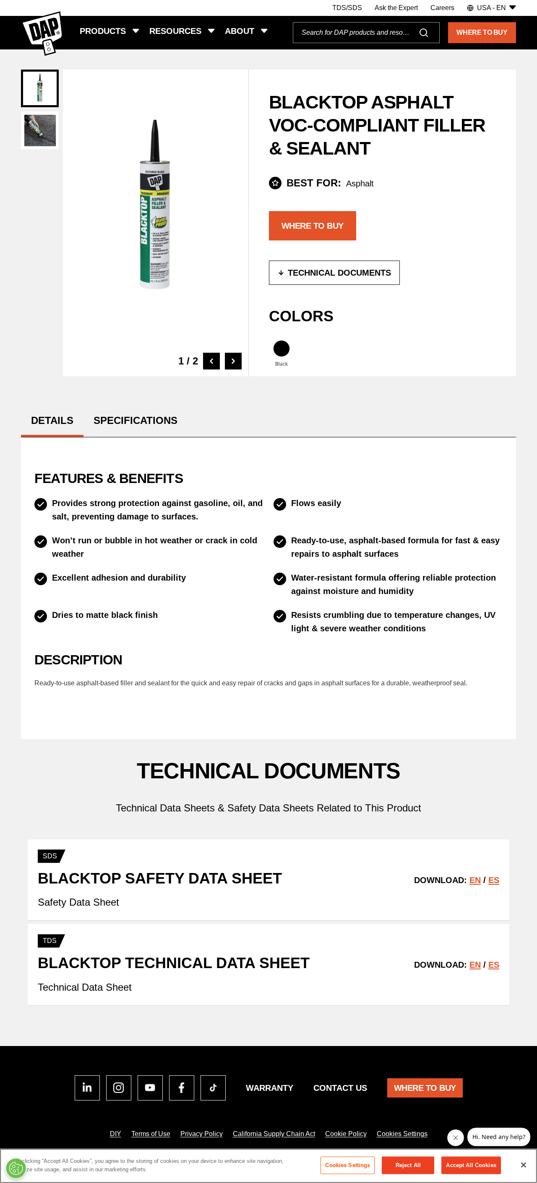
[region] (268, 1166)
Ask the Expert (396, 7)
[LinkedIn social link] (87, 1088)
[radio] (281, 354)
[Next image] (233, 361)
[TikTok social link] (213, 1088)
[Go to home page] (42, 33)
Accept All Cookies (471, 1165)
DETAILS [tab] (52, 420)
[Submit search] (423, 32)
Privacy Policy (201, 1133)
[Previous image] (211, 361)
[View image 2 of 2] (40, 130)
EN (475, 880)
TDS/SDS (347, 7)
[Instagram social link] (119, 1088)
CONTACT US (340, 1088)
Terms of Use (150, 1133)
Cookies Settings (402, 1133)
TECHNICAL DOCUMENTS (339, 272)
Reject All (408, 1165)
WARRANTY (269, 1088)
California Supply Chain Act (274, 1133)
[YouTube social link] (150, 1088)
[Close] (523, 1165)
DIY (115, 1133)
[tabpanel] (268, 580)
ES (493, 880)
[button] (491, 8)
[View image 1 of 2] (40, 88)
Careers (442, 7)
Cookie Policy (346, 1133)
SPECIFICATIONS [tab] (135, 420)
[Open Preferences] (15, 1168)
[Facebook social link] (181, 1088)
